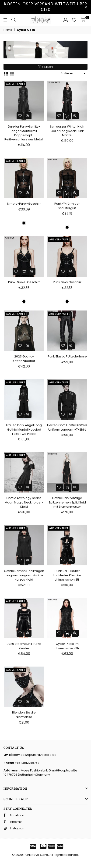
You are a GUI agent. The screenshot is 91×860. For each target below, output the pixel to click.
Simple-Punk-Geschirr (24, 203)
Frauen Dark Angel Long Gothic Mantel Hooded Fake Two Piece (24, 429)
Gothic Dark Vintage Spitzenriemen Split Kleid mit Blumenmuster (67, 502)
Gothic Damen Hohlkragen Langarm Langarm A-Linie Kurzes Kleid (24, 575)
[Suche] (13, 19)
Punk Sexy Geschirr (67, 282)
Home (8, 30)
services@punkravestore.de (34, 755)
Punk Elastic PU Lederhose (67, 356)
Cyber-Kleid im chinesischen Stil (67, 646)
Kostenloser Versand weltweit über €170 (45, 6)
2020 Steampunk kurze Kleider (24, 646)
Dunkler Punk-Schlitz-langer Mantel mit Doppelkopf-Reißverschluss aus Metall (23, 133)
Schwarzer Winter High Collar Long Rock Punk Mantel (67, 130)
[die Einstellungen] (65, 19)
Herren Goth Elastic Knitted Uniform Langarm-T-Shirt (67, 427)
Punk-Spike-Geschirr (24, 282)
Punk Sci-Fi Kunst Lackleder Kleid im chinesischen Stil (67, 575)
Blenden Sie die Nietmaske (24, 714)
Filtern (47, 67)
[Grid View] (6, 73)
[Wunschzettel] (74, 19)
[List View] (11, 73)
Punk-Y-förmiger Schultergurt (67, 205)
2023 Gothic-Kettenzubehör (24, 358)
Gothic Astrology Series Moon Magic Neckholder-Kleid (24, 502)
